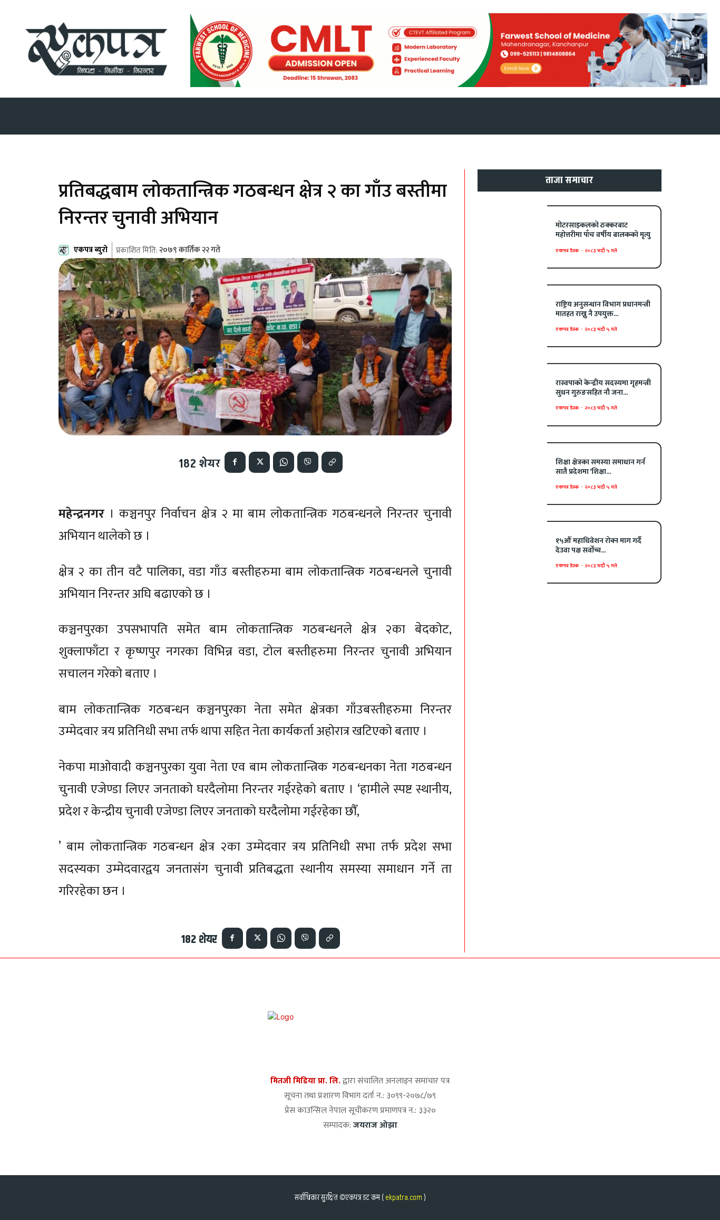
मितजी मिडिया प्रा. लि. (305, 1081)
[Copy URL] (332, 462)
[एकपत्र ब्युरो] (65, 250)
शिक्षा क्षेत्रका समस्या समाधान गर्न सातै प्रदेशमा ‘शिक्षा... (600, 467)
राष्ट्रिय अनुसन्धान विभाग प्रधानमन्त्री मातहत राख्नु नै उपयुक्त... (603, 309)
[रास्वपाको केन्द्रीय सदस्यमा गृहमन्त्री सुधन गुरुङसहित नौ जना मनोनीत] (513, 394)
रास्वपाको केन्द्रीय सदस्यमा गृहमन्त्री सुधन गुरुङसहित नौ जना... (603, 387)
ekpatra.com (403, 1197)
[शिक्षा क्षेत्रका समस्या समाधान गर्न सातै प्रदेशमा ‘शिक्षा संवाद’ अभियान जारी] (513, 473)
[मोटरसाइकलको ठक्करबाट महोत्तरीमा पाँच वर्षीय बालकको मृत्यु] (513, 236)
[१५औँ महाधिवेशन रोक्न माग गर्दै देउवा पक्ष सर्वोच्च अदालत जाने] (513, 552)
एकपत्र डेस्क (567, 250)
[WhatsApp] (283, 462)
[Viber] (307, 462)
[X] (259, 462)
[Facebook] (235, 462)
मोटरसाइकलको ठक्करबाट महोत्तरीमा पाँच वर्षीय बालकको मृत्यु (603, 230)
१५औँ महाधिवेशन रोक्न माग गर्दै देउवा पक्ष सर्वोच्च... (598, 545)
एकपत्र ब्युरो (91, 249)
